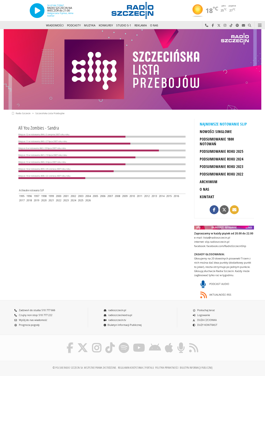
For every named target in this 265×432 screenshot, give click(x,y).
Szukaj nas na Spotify (237, 25)
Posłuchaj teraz (206, 310)
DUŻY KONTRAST (207, 325)
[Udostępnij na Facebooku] (214, 209)
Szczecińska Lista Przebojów (49, 113)
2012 (147, 196)
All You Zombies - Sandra (38, 127)
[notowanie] (224, 228)
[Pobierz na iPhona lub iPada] (169, 343)
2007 (110, 196)
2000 (58, 196)
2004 (88, 196)
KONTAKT (207, 196)
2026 (88, 200)
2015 (169, 196)
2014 (161, 196)
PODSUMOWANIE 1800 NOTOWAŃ (217, 141)
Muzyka (89, 25)
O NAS (204, 189)
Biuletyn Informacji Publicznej (125, 325)
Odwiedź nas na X (219, 25)
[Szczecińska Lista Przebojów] (132, 69)
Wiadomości (55, 25)
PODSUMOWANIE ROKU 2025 (221, 151)
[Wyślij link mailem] (234, 209)
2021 (51, 200)
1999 (51, 196)
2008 (117, 196)
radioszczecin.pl (117, 310)
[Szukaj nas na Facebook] (70, 343)
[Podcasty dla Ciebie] (181, 343)
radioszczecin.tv (117, 320)
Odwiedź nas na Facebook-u (213, 25)
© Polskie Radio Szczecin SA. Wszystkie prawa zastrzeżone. (85, 367)
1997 (36, 196)
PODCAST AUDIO (219, 284)
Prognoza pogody (29, 325)
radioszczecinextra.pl (120, 315)
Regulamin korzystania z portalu (136, 367)
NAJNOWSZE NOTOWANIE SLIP (223, 124)
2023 (66, 200)
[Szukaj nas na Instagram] (96, 343)
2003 (80, 196)
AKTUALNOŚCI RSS (220, 294)
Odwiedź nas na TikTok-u (231, 25)
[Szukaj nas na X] (82, 343)
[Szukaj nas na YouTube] (139, 343)
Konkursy (106, 25)
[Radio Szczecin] (132, 10)
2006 (103, 196)
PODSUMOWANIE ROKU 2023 (221, 166)
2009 (125, 196)
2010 (132, 196)
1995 (22, 196)
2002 (73, 196)
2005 (95, 196)
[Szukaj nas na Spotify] (124, 343)
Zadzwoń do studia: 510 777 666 (36, 310)
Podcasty (74, 25)
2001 (66, 196)
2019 (36, 200)
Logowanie (203, 315)
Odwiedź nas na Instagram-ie (225, 25)
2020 (44, 200)
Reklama (140, 25)
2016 (176, 196)
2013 (154, 196)
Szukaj (249, 25)
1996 (29, 196)
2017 (22, 200)
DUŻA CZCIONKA (207, 320)
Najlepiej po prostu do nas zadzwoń (207, 25)
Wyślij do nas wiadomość (243, 25)
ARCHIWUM (208, 181)
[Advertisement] (41, 401)
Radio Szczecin (23, 113)
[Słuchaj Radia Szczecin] (37, 10)
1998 (44, 196)
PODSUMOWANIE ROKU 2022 (221, 174)
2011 (139, 196)
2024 (73, 200)
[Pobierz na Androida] (155, 343)
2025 (80, 200)
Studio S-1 (123, 25)
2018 (29, 200)
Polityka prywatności (167, 367)
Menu (260, 25)
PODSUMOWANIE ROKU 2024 (221, 159)
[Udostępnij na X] (224, 209)
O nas (154, 25)
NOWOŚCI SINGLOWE (216, 131)
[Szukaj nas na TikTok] (110, 343)
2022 (58, 200)
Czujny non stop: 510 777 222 (35, 315)
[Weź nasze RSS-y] (193, 343)
